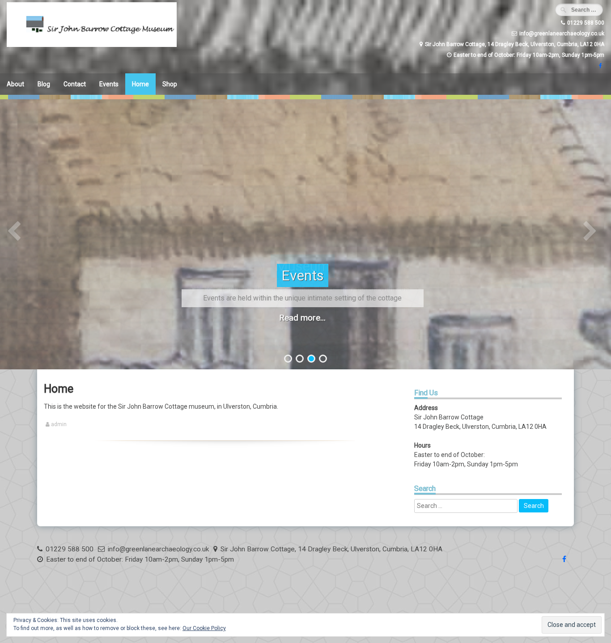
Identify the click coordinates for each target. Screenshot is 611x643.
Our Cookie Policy (204, 628)
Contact (75, 84)
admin (59, 424)
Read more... (302, 318)
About (15, 84)
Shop (169, 84)
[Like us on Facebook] (599, 66)
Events (109, 84)
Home (140, 84)
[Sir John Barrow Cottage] (92, 44)
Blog (44, 84)
